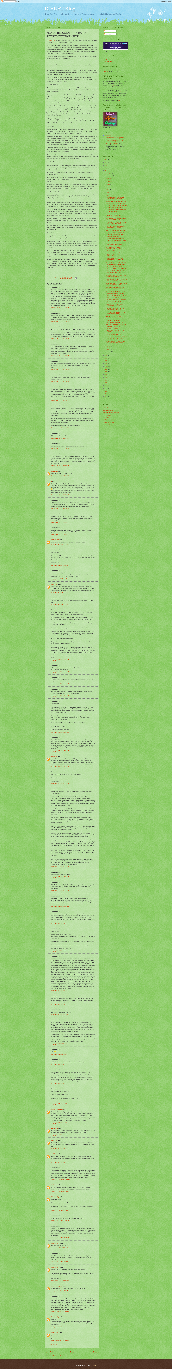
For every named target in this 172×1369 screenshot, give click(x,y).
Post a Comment (53, 1344)
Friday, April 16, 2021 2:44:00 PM (59, 1064)
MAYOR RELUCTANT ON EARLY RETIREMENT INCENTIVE (115, 271)
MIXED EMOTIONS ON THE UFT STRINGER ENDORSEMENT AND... (116, 239)
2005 (106, 396)
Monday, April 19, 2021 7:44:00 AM (60, 1340)
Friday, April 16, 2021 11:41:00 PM (60, 1162)
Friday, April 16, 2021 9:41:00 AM (59, 604)
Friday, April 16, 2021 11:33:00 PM (60, 1148)
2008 (106, 388)
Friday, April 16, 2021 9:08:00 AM (59, 565)
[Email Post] (75, 278)
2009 (106, 385)
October (109, 178)
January (109, 352)
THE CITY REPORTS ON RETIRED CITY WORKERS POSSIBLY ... (115, 231)
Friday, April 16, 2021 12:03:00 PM (60, 951)
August (108, 184)
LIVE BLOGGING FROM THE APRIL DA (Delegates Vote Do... (116, 275)
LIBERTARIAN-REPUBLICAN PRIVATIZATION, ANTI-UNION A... (116, 267)
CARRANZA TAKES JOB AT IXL (114, 339)
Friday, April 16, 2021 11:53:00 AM (60, 906)
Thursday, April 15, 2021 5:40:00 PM (60, 465)
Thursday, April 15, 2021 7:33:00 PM (60, 522)
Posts (106, 31)
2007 (106, 391)
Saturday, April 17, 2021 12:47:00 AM (60, 1179)
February (109, 349)
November (109, 176)
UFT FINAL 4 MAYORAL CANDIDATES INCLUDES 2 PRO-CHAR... (115, 330)
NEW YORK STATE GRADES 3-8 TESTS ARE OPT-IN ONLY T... (115, 317)
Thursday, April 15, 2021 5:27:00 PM (60, 448)
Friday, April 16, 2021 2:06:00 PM (59, 1044)
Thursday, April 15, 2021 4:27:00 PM (60, 400)
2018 (106, 361)
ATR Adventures (107, 415)
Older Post (95, 1352)
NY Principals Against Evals (110, 420)
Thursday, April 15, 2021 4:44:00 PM (60, 428)
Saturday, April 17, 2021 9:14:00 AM (60, 1238)
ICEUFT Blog (60, 8)
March (108, 346)
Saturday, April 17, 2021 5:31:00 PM (60, 1248)
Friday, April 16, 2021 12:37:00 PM (60, 1004)
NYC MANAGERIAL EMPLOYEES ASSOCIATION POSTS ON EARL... (116, 288)
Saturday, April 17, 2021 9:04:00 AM (60, 1220)
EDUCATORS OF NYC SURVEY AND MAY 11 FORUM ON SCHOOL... (116, 218)
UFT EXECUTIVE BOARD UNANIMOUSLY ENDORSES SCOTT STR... (114, 248)
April (108, 195)
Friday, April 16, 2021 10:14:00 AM (60, 660)
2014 (106, 372)
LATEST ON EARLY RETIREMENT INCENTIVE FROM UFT (115, 235)
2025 (106, 160)
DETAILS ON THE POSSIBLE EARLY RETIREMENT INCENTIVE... (116, 223)
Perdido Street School (108, 422)
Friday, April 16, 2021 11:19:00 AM (60, 783)
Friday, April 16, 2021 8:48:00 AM (59, 544)
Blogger (94, 1365)
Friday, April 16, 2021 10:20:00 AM (60, 684)
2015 (106, 369)
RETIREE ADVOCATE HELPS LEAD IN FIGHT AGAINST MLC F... (116, 284)
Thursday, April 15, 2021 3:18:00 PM (60, 307)
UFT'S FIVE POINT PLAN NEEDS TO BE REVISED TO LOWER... (116, 227)
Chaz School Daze (107, 417)
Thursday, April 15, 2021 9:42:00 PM (60, 534)
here (113, 85)
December (109, 173)
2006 (106, 394)
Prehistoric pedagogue (57, 1109)
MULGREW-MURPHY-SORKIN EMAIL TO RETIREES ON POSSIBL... (116, 206)
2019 (106, 358)
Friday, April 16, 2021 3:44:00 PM (59, 1104)
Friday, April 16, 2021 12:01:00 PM (60, 923)
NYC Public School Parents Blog (111, 412)
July (108, 187)
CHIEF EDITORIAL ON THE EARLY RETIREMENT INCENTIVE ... (115, 243)
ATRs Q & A (106, 59)
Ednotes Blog (106, 407)
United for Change (107, 61)
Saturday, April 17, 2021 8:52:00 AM (60, 1210)
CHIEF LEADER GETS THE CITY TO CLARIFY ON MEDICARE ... (116, 214)
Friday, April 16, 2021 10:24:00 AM (60, 696)
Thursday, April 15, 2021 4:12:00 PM (60, 356)
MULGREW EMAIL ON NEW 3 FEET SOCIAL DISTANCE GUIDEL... (116, 292)
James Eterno (54, 1128)
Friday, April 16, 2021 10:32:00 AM (60, 732)
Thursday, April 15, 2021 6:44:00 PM (60, 508)
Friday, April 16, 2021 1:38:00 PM (59, 1014)
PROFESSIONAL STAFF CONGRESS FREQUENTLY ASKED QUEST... (116, 202)
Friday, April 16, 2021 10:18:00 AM (60, 672)
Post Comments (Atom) (57, 1356)
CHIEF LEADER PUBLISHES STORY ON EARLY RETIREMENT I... (116, 296)
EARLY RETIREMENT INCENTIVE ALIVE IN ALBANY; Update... (115, 309)
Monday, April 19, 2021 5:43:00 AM (60, 1311)
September (109, 181)
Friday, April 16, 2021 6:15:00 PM (59, 1135)
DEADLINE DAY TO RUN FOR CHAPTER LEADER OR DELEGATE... (114, 254)
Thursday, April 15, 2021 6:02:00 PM (60, 476)
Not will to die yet (55, 540)
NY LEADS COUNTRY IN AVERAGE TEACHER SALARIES (116, 210)
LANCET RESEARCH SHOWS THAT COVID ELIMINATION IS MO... (115, 198)
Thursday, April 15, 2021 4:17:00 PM (60, 381)
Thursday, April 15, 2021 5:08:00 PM (60, 438)
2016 (106, 366)
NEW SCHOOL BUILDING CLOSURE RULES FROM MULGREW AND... (116, 300)
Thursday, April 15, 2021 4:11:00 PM (60, 338)
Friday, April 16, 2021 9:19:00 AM (59, 592)
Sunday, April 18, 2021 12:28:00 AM (60, 1280)
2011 (106, 380)
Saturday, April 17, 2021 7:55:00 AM (60, 1191)
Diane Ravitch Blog (108, 410)
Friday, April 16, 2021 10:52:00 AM (60, 751)
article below (52, 40)
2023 (106, 165)
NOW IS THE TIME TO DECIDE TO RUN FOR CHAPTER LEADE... (115, 342)
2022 (106, 168)
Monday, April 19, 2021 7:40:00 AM (60, 1327)
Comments (108, 34)
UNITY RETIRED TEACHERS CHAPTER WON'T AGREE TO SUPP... (116, 335)
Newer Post (49, 1352)
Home (72, 1352)
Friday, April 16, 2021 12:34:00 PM (60, 990)
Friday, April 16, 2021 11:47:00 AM (60, 890)
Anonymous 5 (54, 471)
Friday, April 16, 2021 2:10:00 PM (59, 1054)
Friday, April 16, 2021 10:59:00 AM (60, 766)
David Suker (54, 584)
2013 (106, 374)
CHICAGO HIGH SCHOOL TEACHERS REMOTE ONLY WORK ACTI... (116, 280)
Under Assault (106, 425)
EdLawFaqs (108, 136)
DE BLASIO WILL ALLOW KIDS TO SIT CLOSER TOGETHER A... (115, 321)
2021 (106, 171)
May (108, 192)
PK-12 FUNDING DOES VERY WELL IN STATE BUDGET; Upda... (116, 313)
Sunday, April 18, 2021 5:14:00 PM (59, 1291)
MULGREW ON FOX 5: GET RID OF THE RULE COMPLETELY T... (115, 304)
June (108, 189)
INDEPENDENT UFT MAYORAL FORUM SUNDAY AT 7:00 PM (114, 259)
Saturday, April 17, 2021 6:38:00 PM (60, 1261)
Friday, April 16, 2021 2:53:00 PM (59, 1083)
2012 (106, 377)
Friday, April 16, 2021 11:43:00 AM (60, 866)
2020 (106, 355)
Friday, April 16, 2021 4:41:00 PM (59, 1123)
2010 (106, 383)
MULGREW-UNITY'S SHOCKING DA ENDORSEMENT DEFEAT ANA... (116, 263)
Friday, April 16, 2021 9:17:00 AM (59, 579)
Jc (51, 481)
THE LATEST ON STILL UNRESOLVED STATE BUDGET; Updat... (116, 325)
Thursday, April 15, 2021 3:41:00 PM (60, 321)
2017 (106, 363)
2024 (106, 162)
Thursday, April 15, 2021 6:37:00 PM (60, 495)
